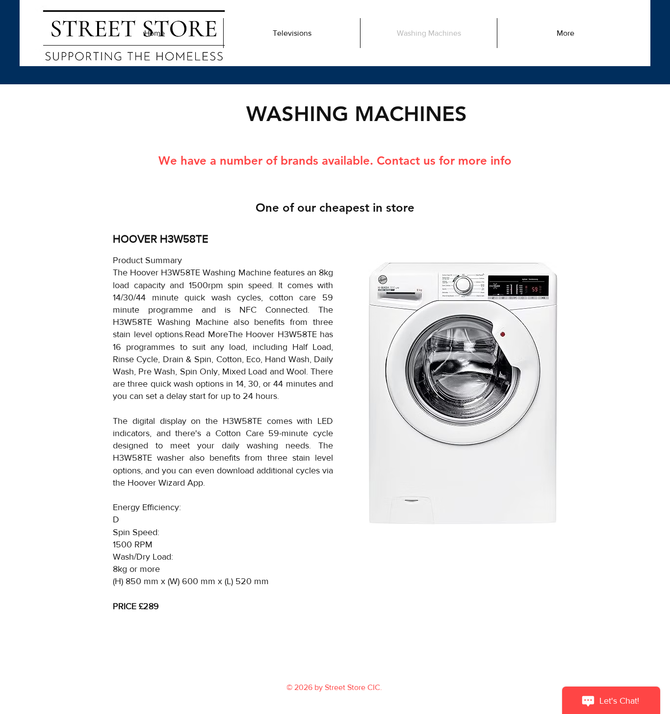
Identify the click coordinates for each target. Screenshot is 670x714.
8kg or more (136, 569)
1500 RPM (133, 544)
